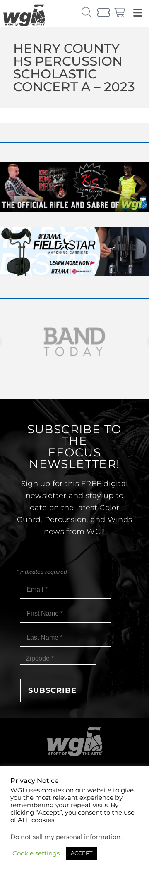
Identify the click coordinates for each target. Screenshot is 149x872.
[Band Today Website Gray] (74, 342)
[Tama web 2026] (74, 274)
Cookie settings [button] (36, 853)
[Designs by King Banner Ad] (74, 209)
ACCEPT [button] (81, 853)
